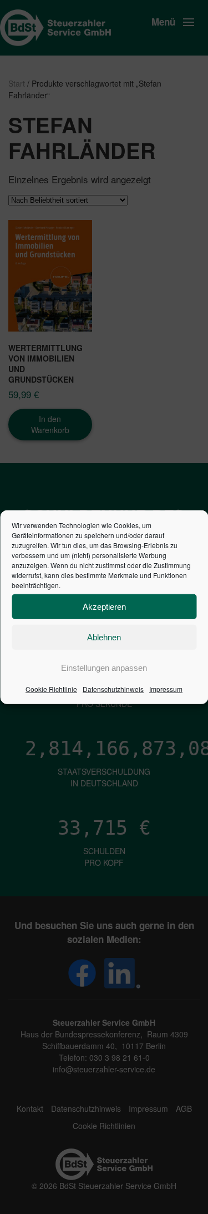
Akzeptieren (104, 606)
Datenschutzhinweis (113, 689)
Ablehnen (104, 636)
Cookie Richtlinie (51, 689)
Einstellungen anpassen (104, 667)
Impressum (165, 689)
